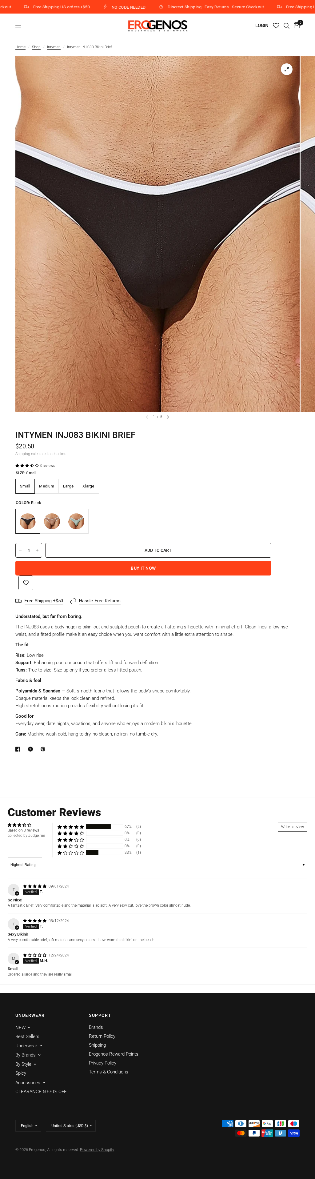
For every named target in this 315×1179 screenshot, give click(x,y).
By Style (23, 1064)
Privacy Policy (102, 1063)
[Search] (286, 26)
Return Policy (102, 1036)
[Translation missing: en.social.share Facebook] (19, 749)
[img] (35, 886)
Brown (52, 521)
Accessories (27, 1082)
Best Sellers (27, 1036)
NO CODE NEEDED (99, 7)
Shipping (22, 454)
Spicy (20, 1073)
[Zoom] (287, 69)
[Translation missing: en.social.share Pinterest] (44, 749)
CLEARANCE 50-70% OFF (40, 1091)
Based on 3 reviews (23, 830)
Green (76, 521)
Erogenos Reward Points (113, 1054)
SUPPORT (100, 1015)
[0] (296, 26)
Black (27, 521)
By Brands (25, 1055)
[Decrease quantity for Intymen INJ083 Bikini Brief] (20, 550)
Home (20, 47)
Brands (96, 1027)
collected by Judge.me (26, 835)
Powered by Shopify (97, 1149)
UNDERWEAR (30, 1015)
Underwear (26, 1046)
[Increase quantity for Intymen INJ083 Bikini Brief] (37, 550)
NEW (20, 1027)
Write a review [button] (292, 827)
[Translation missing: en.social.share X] (31, 749)
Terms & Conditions (108, 1072)
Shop (36, 47)
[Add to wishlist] (25, 582)
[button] (27, 465)
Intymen (54, 47)
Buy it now (143, 568)
